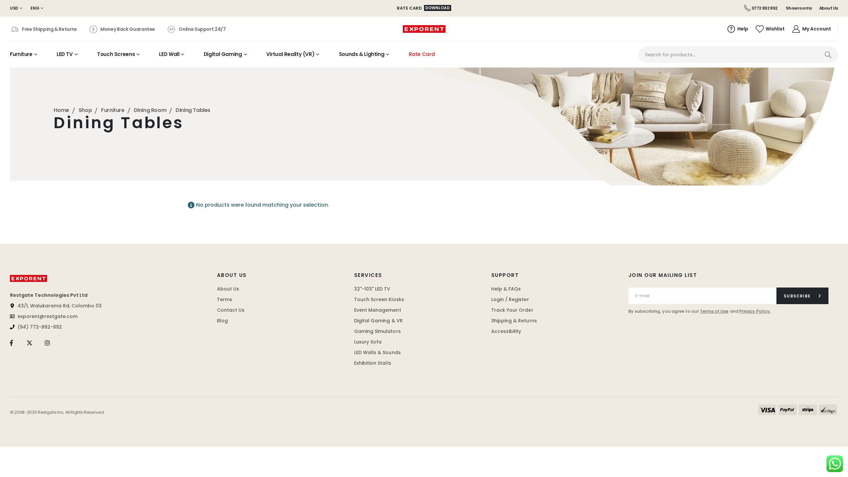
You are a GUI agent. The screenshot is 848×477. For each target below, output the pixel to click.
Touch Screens (116, 54)
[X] (29, 343)
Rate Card (422, 54)
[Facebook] (11, 343)
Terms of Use (714, 311)
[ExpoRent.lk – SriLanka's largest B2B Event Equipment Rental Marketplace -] (424, 29)
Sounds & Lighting (362, 54)
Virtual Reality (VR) (290, 54)
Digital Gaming (223, 54)
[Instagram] (47, 343)
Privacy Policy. (755, 311)
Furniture (21, 54)
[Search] (828, 54)
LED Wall (169, 54)
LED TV (65, 54)
